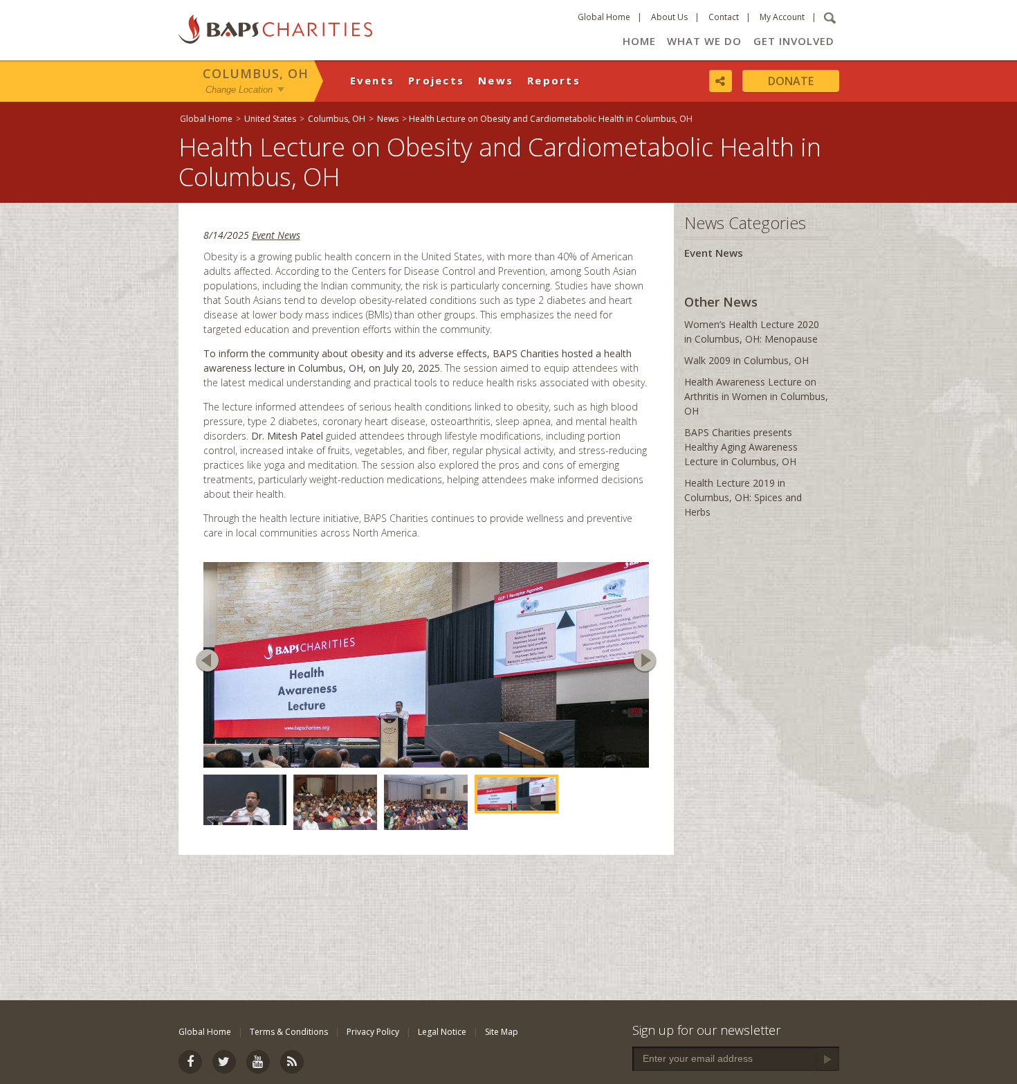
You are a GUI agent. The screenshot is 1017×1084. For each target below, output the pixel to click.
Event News (276, 235)
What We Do (704, 41)
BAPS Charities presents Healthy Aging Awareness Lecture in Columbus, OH (741, 447)
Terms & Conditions (289, 1032)
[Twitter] (224, 1062)
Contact (723, 17)
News (495, 80)
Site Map (501, 1032)
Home (639, 41)
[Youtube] (258, 1062)
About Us (669, 17)
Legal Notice (442, 1032)
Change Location (239, 89)
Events (372, 80)
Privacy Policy (373, 1032)
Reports (553, 80)
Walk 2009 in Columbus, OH (746, 360)
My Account (782, 17)
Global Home (604, 17)
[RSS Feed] (292, 1062)
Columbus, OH (256, 73)
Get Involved (793, 41)
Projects (436, 80)
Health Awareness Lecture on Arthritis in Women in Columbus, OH (756, 396)
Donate (791, 81)
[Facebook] (190, 1062)
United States (270, 119)
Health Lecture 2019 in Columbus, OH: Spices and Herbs (743, 497)
